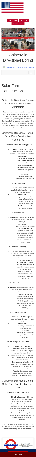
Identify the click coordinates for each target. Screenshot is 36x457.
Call (21, 20)
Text (26, 20)
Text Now (18, 454)
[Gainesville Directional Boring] (18, 444)
